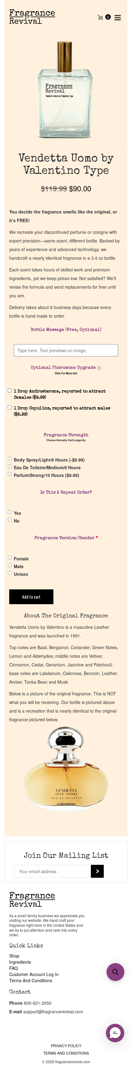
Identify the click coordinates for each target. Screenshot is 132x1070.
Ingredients (20, 962)
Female (21, 558)
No (17, 521)
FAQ (13, 968)
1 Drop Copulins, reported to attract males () (62, 411)
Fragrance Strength (66, 435)
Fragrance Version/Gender (66, 538)
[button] (115, 972)
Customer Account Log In (34, 974)
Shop (14, 956)
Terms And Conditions (30, 980)
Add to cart (31, 596)
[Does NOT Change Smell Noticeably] (99, 368)
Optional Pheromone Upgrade (63, 368)
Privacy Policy (66, 1045)
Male (19, 566)
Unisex (21, 574)
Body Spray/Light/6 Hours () (49, 460)
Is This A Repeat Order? (66, 492)
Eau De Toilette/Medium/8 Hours (47, 467)
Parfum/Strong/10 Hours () (46, 475)
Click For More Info (66, 373)
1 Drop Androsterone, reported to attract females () (60, 394)
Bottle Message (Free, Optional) (66, 330)
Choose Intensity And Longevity (66, 440)
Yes (17, 513)
